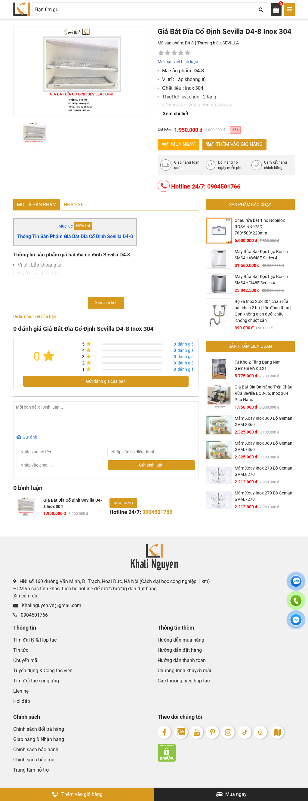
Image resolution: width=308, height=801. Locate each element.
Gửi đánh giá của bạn (106, 381)
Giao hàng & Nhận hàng (38, 739)
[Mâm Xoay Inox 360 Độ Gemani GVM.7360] (219, 450)
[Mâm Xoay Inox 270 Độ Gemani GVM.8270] (219, 475)
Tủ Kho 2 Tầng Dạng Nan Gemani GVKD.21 (258, 365)
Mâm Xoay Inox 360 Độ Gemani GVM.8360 (264, 421)
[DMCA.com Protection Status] (226, 753)
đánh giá (184, 344)
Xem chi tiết (175, 113)
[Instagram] (228, 732)
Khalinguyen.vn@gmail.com (50, 605)
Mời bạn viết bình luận (178, 61)
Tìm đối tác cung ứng (36, 681)
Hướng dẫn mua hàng (181, 640)
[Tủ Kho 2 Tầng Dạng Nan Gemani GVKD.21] (219, 369)
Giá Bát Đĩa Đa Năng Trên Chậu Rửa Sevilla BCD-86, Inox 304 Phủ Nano (263, 393)
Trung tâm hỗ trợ (31, 770)
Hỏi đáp (21, 701)
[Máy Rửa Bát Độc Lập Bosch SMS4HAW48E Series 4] (219, 259)
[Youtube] (196, 732)
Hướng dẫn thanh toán (182, 660)
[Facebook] (164, 732)
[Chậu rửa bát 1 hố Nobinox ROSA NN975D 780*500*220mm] (219, 230)
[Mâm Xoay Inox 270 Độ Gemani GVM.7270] (219, 500)
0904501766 (34, 615)
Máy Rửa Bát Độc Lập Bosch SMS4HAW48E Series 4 (261, 254)
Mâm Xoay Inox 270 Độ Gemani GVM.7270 (264, 496)
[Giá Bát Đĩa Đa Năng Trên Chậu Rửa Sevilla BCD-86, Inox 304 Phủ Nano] (219, 397)
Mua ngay (235, 794)
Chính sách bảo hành (35, 749)
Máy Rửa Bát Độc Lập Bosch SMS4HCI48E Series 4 (261, 279)
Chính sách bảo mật (34, 760)
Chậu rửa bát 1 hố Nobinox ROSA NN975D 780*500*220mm (260, 226)
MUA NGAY (182, 144)
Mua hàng (123, 503)
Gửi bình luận (151, 465)
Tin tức (20, 650)
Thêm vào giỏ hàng (239, 144)
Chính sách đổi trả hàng (38, 729)
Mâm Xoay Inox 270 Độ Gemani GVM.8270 (264, 471)
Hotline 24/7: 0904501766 (205, 186)
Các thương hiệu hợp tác (184, 681)
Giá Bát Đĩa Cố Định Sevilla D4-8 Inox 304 (72, 503)
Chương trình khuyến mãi (184, 670)
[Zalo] (181, 732)
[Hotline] (296, 604)
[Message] (296, 623)
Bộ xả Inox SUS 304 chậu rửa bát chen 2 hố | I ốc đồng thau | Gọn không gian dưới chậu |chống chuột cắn (263, 311)
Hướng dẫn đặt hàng (180, 650)
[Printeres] (212, 732)
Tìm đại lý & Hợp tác (35, 640)
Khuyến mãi (25, 660)
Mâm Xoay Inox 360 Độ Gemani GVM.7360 (264, 446)
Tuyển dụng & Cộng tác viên (42, 670)
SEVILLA (231, 43)
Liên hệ (21, 691)
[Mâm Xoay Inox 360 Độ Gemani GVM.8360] (219, 425)
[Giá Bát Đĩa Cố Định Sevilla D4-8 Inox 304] (25, 507)
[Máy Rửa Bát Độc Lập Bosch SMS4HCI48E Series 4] (219, 284)
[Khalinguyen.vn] (21, 9)
